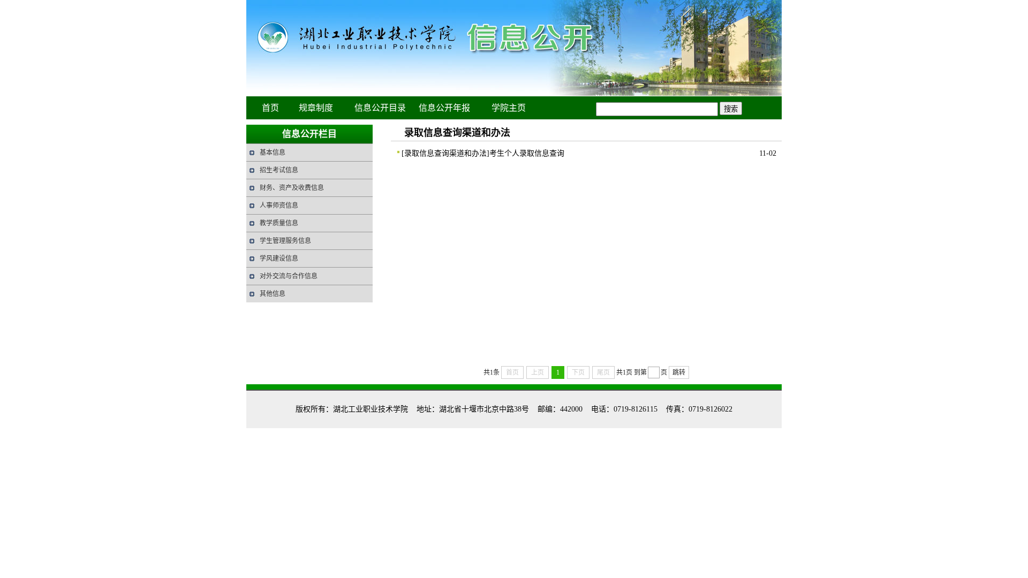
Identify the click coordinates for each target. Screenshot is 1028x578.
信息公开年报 (444, 107)
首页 (270, 107)
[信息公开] (514, 94)
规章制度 (316, 107)
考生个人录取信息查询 (526, 153)
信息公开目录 (380, 107)
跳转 (678, 372)
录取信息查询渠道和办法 (445, 153)
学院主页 (509, 107)
